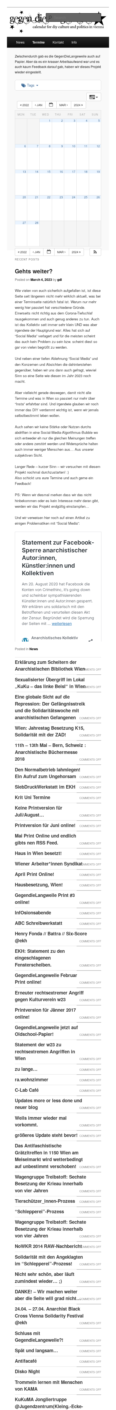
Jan (39, 105)
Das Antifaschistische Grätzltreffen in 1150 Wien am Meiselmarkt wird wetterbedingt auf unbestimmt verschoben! (49, 1169)
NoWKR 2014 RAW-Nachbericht (48, 1259)
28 (36, 223)
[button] (95, 252)
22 (48, 197)
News (20, 42)
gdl (59, 279)
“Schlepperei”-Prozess (39, 1224)
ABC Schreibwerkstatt (38, 936)
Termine (38, 42)
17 (73, 172)
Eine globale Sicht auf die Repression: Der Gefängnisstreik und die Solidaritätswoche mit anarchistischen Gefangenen (50, 720)
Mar (63, 105)
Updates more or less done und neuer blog (48, 1117)
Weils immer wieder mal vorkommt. (41, 1134)
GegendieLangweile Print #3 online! (45, 911)
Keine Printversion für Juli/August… (38, 824)
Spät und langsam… (36, 1363)
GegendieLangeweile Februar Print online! (46, 992)
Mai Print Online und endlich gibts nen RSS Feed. (45, 852)
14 (36, 172)
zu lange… (26, 1082)
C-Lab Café (27, 1103)
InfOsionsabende (33, 925)
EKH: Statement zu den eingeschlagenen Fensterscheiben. (40, 971)
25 (85, 197)
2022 (26, 105)
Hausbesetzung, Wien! (39, 897)
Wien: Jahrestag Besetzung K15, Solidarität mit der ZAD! (49, 744)
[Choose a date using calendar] (51, 105)
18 (85, 172)
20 (24, 197)
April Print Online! (34, 887)
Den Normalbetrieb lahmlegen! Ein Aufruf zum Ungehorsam (47, 786)
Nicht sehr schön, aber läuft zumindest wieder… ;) (44, 1290)
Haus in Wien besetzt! (38, 866)
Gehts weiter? (34, 271)
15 (48, 172)
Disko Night (27, 1384)
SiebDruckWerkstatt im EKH (45, 800)
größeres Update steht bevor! (46, 1148)
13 (24, 172)
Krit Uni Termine (32, 810)
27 (24, 223)
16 (61, 172)
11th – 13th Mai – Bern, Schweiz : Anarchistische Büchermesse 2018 (50, 765)
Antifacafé (26, 1374)
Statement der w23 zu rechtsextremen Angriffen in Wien (45, 1064)
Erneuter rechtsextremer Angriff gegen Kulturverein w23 (49, 1009)
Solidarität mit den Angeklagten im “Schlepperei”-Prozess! (49, 1273)
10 (73, 146)
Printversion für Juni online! (45, 838)
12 (98, 146)
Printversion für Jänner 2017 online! (45, 1026)
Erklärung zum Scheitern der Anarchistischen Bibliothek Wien (50, 678)
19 (98, 172)
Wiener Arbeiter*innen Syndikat (49, 877)
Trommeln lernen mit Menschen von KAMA (49, 1398)
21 (36, 197)
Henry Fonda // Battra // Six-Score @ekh (51, 950)
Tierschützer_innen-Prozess (45, 1214)
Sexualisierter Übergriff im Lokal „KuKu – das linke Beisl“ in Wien (50, 696)
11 (85, 146)
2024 (77, 105)
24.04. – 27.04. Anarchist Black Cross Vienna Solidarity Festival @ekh (49, 1329)
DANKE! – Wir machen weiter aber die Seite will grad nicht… (48, 1308)
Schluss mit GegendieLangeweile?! (39, 1350)
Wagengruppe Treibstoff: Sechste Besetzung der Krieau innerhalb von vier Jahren (50, 1197)
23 (61, 197)
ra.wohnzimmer (31, 1092)
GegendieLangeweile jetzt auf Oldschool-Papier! (46, 1044)
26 (98, 197)
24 (73, 197)
